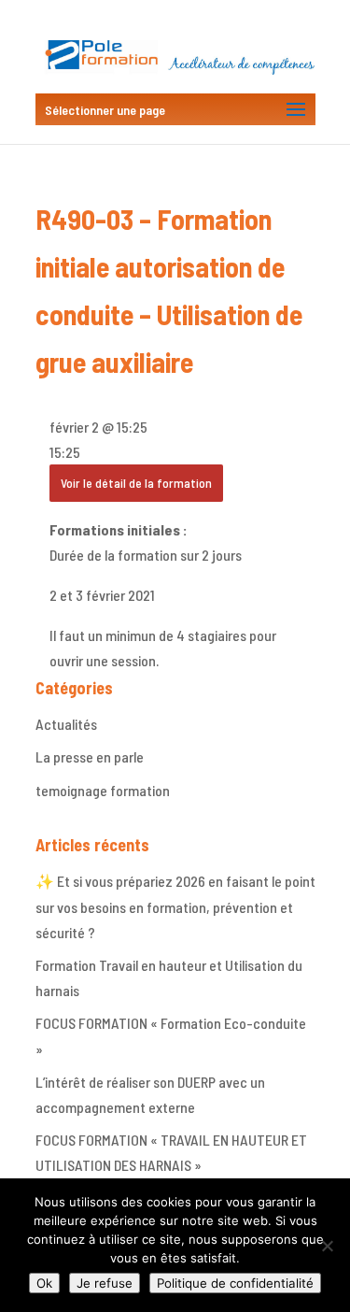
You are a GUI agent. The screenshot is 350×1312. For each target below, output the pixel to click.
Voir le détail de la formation (136, 483)
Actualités (66, 724)
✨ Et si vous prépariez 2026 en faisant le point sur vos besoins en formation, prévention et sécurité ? (175, 906)
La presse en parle (89, 756)
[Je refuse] (326, 1245)
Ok (44, 1283)
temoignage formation (102, 790)
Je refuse (105, 1283)
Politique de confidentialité (235, 1283)
